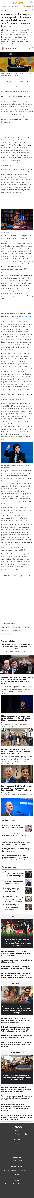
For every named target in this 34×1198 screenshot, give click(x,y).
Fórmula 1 (20, 6)
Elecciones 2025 (16, 630)
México (6, 1147)
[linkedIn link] (26, 1134)
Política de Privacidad (23, 1184)
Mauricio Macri (16, 627)
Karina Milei (5, 630)
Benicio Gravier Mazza (11, 6)
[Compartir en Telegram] (22, 81)
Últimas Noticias (26, 1147)
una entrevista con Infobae (22, 316)
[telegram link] (22, 1134)
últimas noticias (6, 634)
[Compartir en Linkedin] (18, 81)
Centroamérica (16, 1147)
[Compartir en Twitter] (14, 81)
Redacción (14, 1160)
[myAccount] (31, 2)
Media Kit (17, 1174)
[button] (2, 2)
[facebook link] (8, 1134)
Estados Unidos (25, 1143)
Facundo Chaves (12, 48)
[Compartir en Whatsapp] (6, 81)
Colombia (12, 1143)
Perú (10, 1147)
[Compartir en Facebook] (10, 81)
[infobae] (17, 2)
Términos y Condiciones (11, 1184)
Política (3, 10)
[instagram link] (15, 1134)
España (18, 1143)
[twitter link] (11, 1134)
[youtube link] (18, 1134)
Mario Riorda (5, 627)
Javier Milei (26, 627)
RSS (17, 1151)
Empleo (20, 1160)
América (7, 1143)
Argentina (6, 1170)
